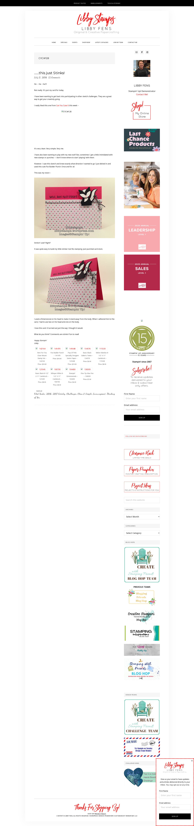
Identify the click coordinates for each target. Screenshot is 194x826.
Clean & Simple (85, 393)
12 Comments (54, 77)
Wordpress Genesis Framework (101, 816)
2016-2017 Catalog (55, 393)
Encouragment (99, 393)
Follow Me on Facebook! (136, 436)
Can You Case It (62, 105)
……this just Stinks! (49, 73)
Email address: (131, 405)
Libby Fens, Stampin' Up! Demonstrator (97, 24)
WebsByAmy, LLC (132, 816)
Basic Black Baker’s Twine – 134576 (87, 355)
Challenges (71, 393)
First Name (129, 393)
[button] (142, 40)
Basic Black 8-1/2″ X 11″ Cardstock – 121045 (42, 376)
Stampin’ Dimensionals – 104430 (72, 376)
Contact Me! (142, 94)
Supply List (39, 391)
